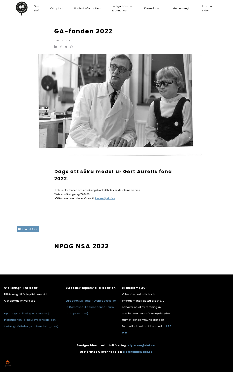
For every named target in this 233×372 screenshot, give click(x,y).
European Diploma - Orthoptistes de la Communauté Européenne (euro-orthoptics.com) (91, 307)
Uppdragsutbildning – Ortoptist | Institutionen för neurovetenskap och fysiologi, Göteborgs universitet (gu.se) (31, 320)
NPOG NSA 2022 (81, 246)
